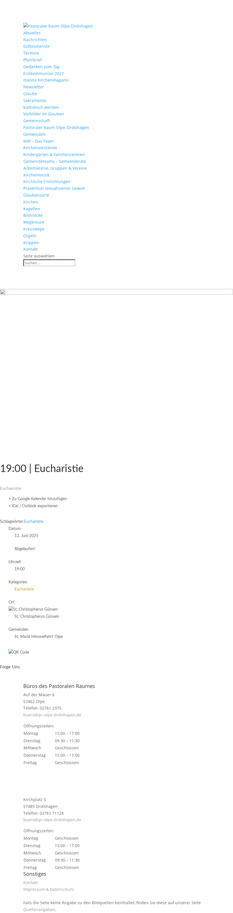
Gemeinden (34, 134)
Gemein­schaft (36, 120)
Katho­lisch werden (41, 107)
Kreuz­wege (33, 229)
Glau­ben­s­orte (36, 195)
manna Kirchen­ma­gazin (46, 80)
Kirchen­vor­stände (40, 147)
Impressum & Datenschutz (48, 889)
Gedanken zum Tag (41, 66)
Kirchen (30, 202)
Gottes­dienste (36, 46)
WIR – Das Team (38, 141)
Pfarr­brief (32, 60)
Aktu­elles (32, 33)
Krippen (31, 242)
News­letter (33, 87)
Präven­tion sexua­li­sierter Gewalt (54, 188)
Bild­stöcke (33, 215)
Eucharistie (33, 522)
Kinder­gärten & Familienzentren (54, 154)
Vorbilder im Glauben (43, 114)
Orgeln (29, 235)
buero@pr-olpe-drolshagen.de (52, 714)
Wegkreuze (33, 222)
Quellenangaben (39, 909)
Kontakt (30, 249)
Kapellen (31, 208)
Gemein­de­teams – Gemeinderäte (54, 161)
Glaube (30, 93)
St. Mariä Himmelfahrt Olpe (38, 637)
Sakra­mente (34, 100)
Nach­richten (35, 39)
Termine (31, 53)
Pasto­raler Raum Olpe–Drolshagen (56, 127)
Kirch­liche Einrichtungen (46, 181)
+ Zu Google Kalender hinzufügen (38, 499)
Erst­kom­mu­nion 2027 (43, 73)
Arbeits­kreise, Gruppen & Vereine (55, 168)
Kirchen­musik (36, 175)
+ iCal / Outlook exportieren (33, 506)
